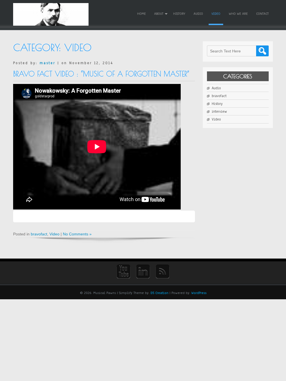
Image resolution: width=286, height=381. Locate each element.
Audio (198, 13)
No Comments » (77, 234)
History (179, 13)
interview (219, 111)
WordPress (198, 293)
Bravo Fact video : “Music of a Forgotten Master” (101, 74)
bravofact (39, 234)
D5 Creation (159, 293)
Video (215, 13)
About (158, 13)
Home (141, 13)
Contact (262, 13)
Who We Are (238, 13)
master (47, 63)
